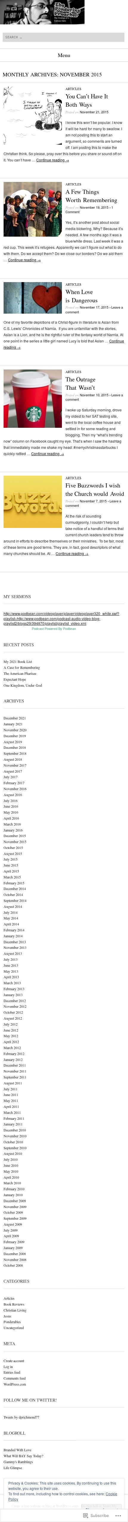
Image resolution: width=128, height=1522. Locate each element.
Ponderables (12, 1321)
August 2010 (13, 1153)
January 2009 (13, 1247)
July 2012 (11, 1024)
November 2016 (15, 788)
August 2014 (13, 906)
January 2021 (13, 723)
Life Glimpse (13, 1467)
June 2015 (11, 865)
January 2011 (13, 1124)
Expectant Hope (15, 679)
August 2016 (13, 794)
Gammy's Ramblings (18, 1461)
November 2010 (15, 1135)
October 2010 (13, 1141)
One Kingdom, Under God (23, 685)
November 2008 (15, 1259)
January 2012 (13, 1059)
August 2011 (13, 1083)
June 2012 (11, 1030)
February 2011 (14, 1118)
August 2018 (13, 759)
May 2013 (11, 971)
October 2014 (13, 894)
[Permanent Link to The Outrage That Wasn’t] (33, 426)
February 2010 (14, 1188)
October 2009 (13, 1212)
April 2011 (11, 1106)
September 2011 (15, 1077)
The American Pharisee (20, 673)
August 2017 (13, 771)
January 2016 (13, 830)
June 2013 (11, 965)
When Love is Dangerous (81, 296)
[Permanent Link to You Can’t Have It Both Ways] (33, 143)
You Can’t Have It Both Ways (86, 100)
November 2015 (15, 841)
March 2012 (12, 1047)
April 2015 (11, 871)
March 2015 (12, 877)
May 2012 (11, 1035)
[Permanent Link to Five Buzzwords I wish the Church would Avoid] (33, 526)
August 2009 (13, 1224)
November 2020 (15, 729)
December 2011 (15, 1065)
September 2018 (15, 753)
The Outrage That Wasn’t (80, 383)
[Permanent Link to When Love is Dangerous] (33, 312)
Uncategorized (14, 1327)
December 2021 (15, 718)
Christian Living (15, 1310)
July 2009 (11, 1230)
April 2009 (11, 1235)
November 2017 (15, 765)
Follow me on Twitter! (30, 1400)
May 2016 (11, 812)
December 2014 (15, 888)
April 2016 (11, 818)
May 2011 (11, 1100)
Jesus (7, 1316)
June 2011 (11, 1094)
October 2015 (13, 847)
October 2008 (13, 1265)
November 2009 (15, 1206)
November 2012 (15, 1006)
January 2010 (13, 1194)
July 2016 (11, 800)
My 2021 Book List (18, 661)
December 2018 (15, 747)
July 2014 (11, 912)
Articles (73, 89)
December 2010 (15, 1130)
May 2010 (11, 1171)
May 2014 (11, 918)
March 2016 (12, 824)
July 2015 (11, 859)
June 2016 (11, 806)
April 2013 (11, 976)
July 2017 (11, 776)
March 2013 (12, 982)
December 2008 (15, 1253)
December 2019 (15, 735)
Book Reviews (14, 1304)
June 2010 (11, 1165)
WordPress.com (15, 1384)
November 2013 (15, 947)
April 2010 (11, 1177)
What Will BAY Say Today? (23, 1455)
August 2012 (13, 1018)
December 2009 (15, 1200)
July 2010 (11, 1159)
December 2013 (15, 941)
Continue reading (52, 159)
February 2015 (14, 883)
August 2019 (13, 741)
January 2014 (13, 935)
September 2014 (15, 900)
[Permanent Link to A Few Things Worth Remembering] (33, 235)
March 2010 (12, 1182)
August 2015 (13, 853)
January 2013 (13, 994)
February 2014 (14, 929)
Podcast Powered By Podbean (54, 629)
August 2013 (13, 953)
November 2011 (15, 1071)
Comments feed (15, 1378)
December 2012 (15, 1000)
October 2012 (13, 1012)
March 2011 (12, 1112)
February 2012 (14, 1053)
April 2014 (11, 924)
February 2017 (14, 782)
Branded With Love (17, 1449)
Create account (14, 1360)
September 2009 (15, 1218)
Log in (8, 1366)
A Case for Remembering (22, 667)
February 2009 (14, 1241)
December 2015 (15, 835)
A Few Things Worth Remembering (91, 196)
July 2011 (11, 1089)
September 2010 (15, 1147)
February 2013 (14, 988)
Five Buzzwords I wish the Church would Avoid (94, 489)
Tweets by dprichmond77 (21, 1417)
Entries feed (12, 1372)
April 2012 (11, 1041)
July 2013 (11, 959)
